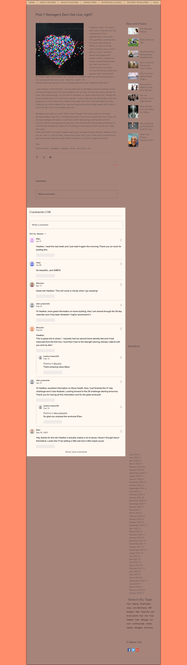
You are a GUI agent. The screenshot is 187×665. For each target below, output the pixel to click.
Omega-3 (130, 612)
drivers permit (132, 616)
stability (130, 628)
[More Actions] (121, 240)
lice (89, 148)
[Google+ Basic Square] (137, 649)
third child (81, 148)
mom (73, 148)
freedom (65, 148)
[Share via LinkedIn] (50, 157)
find (146, 616)
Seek (138, 612)
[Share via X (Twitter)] (43, 157)
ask (152, 612)
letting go (144, 620)
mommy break (42, 148)
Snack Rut (145, 612)
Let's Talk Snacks (140, 608)
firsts (151, 616)
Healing (135, 604)
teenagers (55, 148)
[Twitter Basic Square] (133, 649)
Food (129, 604)
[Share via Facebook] (37, 157)
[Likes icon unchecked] (38, 255)
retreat (149, 624)
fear (141, 616)
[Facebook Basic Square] (129, 649)
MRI (150, 608)
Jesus (129, 608)
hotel (137, 620)
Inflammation (145, 604)
